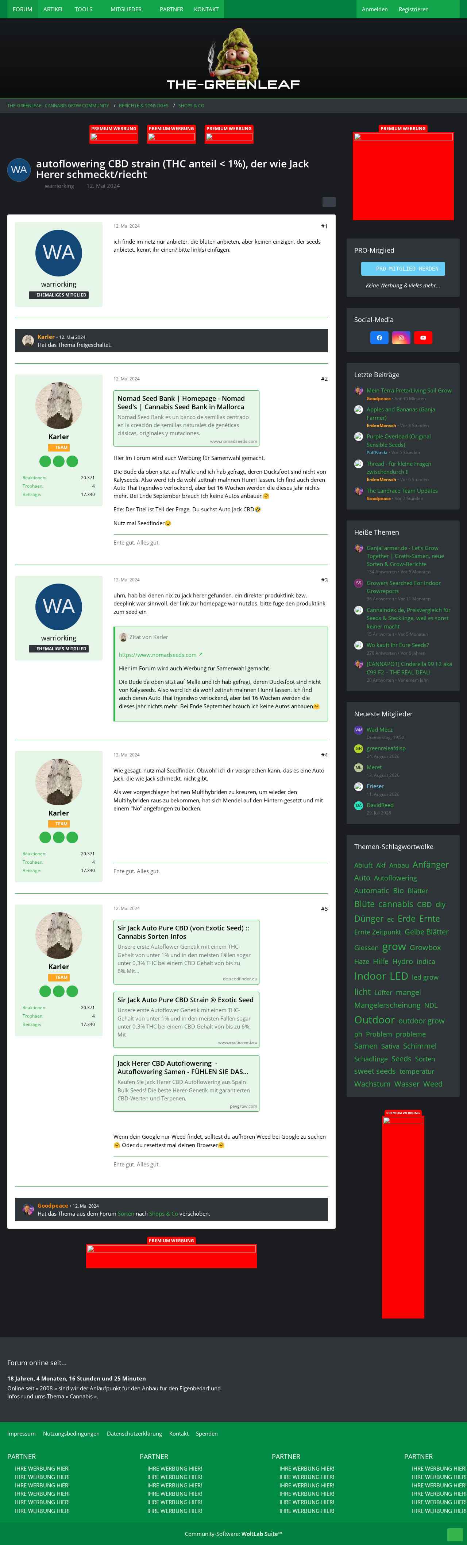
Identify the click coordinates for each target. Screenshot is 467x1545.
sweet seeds (375, 1071)
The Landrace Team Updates (402, 490)
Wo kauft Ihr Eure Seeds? (398, 644)
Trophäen (32, 486)
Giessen (366, 947)
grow (394, 946)
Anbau (399, 865)
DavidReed (380, 805)
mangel (408, 992)
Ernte (429, 918)
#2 (324, 378)
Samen (366, 1046)
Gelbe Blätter (427, 932)
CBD (424, 904)
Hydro (402, 961)
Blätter (418, 890)
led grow (425, 977)
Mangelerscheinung (387, 1005)
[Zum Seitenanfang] (455, 1534)
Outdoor (374, 1019)
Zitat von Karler (149, 636)
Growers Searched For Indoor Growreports (404, 587)
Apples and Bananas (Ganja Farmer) (401, 413)
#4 (324, 755)
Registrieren (414, 9)
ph (358, 1034)
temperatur (417, 1071)
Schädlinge (371, 1058)
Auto (362, 878)
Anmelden (375, 9)
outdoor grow (421, 1021)
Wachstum (372, 1084)
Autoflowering (395, 878)
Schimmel (420, 1046)
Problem (379, 1034)
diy (440, 904)
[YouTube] (423, 337)
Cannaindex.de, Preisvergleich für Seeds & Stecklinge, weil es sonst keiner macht (409, 618)
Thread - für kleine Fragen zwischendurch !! (399, 467)
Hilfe (381, 961)
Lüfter (383, 992)
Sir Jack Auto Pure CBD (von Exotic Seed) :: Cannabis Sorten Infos (183, 932)
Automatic (371, 890)
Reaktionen (34, 478)
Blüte (364, 904)
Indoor (370, 976)
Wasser (407, 1084)
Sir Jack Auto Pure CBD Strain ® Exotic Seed (185, 1000)
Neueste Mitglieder (383, 713)
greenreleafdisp (386, 748)
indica (426, 961)
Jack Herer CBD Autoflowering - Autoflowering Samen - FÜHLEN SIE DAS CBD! (180, 1067)
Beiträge (31, 494)
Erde (407, 918)
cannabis (395, 904)
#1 (324, 226)
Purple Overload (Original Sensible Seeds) (399, 440)
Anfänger (431, 864)
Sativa (390, 1046)
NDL (430, 1005)
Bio (398, 890)
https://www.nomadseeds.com (158, 654)
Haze (361, 961)
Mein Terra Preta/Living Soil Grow (409, 390)
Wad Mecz (380, 729)
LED (399, 976)
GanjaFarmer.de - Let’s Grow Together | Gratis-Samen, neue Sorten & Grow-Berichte (405, 556)
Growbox (425, 947)
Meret (374, 767)
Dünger (368, 918)
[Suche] (447, 9)
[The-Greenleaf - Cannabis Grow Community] (233, 58)
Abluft (363, 865)
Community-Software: (233, 1533)
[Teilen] (329, 202)
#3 (324, 580)
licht (362, 992)
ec (390, 919)
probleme (411, 1034)
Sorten (126, 1213)
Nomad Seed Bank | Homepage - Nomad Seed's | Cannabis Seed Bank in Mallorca (181, 402)
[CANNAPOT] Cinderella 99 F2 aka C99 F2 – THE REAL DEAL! (409, 667)
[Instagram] (401, 337)
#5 (324, 908)
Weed (433, 1084)
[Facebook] (379, 337)
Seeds (401, 1059)
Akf (381, 865)
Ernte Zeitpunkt (377, 932)
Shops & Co (163, 1213)
